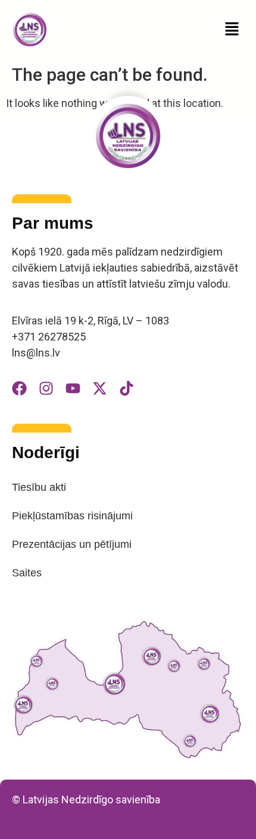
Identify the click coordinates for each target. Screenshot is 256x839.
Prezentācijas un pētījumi (72, 544)
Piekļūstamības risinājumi (72, 516)
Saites (27, 573)
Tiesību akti (39, 487)
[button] (232, 30)
